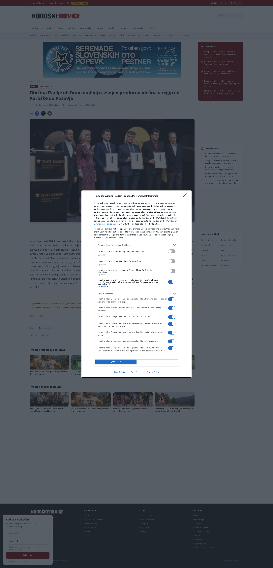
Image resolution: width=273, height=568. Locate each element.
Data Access (136, 372)
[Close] (185, 196)
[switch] (171, 251)
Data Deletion (120, 372)
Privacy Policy (152, 372)
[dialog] (136, 284)
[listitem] (136, 245)
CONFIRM (116, 362)
